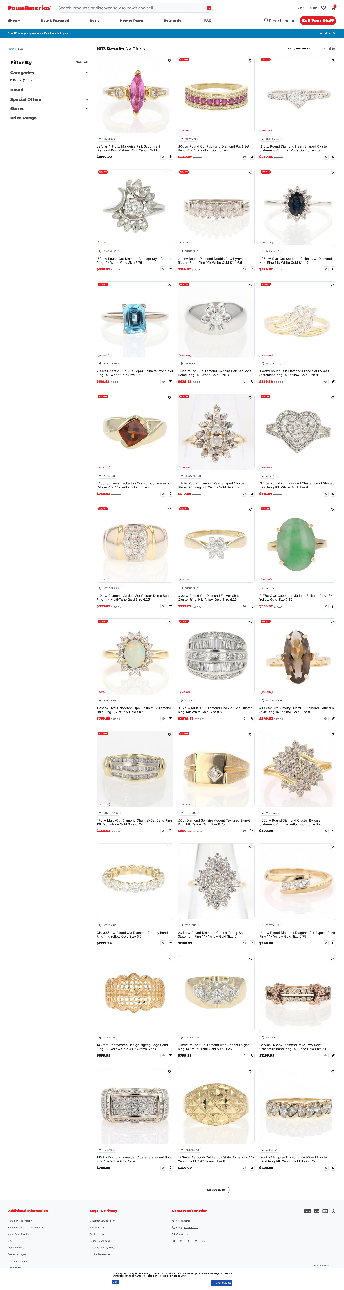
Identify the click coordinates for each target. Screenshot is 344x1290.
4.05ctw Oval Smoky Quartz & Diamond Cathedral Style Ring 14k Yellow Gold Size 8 (297, 710)
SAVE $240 (104, 243)
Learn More (324, 33)
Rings (22, 80)
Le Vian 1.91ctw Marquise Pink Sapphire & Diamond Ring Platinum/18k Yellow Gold (128, 148)
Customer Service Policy (102, 1220)
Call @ (187, 1227)
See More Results (216, 1190)
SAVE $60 (266, 130)
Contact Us (182, 1234)
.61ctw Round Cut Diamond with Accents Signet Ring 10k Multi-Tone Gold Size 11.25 (214, 1047)
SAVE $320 (185, 692)
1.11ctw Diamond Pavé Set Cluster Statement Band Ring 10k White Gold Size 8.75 (135, 1159)
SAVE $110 (185, 804)
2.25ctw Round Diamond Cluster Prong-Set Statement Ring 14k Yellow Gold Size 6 (211, 935)
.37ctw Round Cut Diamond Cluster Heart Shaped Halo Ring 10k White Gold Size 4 (297, 485)
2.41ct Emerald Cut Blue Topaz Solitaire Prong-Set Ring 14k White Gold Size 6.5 (135, 373)
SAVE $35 (184, 243)
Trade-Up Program (17, 1254)
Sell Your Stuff (318, 20)
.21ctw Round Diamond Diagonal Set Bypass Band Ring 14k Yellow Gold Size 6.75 (297, 935)
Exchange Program (17, 1261)
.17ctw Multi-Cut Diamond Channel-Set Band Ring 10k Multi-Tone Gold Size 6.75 (134, 822)
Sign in (301, 8)
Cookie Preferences (100, 1254)
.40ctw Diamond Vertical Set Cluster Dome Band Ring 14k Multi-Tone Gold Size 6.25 (134, 598)
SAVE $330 (104, 467)
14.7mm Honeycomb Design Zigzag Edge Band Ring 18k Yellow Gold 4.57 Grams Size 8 (132, 1047)
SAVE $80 (103, 355)
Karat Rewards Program (20, 1220)
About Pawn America (18, 1234)
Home (11, 49)
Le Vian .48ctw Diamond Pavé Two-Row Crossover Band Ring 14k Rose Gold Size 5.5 (293, 1047)
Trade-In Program (17, 1247)
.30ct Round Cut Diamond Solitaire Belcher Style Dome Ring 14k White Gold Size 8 (214, 373)
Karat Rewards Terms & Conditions (25, 1227)
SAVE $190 (104, 692)
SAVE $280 (185, 467)
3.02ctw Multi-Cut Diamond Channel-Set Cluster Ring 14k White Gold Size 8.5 (215, 710)
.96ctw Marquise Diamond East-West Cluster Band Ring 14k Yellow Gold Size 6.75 (293, 1159)
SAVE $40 (184, 580)
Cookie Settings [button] (223, 1283)
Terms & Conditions (100, 1241)
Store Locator (282, 20)
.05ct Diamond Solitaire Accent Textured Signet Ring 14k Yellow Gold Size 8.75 (214, 822)
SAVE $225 (266, 243)
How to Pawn (131, 21)
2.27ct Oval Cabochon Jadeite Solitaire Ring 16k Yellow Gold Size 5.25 (295, 598)
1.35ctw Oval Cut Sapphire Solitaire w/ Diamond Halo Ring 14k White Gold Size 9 (295, 261)
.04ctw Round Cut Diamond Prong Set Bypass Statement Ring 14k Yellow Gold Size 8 (294, 373)
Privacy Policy (97, 1227)
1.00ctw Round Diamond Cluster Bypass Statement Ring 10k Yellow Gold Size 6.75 (290, 822)
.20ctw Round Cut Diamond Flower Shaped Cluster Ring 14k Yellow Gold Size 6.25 (211, 598)
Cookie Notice (97, 1234)
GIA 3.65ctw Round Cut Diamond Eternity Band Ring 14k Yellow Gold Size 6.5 (132, 935)
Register (313, 8)
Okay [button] (115, 1282)
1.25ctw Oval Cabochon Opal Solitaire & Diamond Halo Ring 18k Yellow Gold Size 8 (134, 710)
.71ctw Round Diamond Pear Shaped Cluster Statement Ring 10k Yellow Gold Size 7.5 (211, 485)
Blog (10, 1241)
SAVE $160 (185, 355)
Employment (14, 1267)
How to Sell (174, 21)
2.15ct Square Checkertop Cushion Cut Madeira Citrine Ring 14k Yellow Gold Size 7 (133, 485)
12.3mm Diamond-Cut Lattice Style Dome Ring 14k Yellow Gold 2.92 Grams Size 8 (216, 1159)
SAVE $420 (104, 580)
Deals (94, 21)
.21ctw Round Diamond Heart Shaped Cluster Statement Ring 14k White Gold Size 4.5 (293, 148)
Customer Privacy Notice (102, 1247)
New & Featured (55, 21)
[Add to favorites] (323, 8)
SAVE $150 (266, 692)
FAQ (207, 21)
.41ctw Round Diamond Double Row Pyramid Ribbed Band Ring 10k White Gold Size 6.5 (212, 261)
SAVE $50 (184, 130)
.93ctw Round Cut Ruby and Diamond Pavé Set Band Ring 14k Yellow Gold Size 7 (213, 148)
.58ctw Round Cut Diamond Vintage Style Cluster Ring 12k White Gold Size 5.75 (134, 261)
